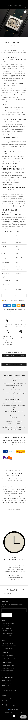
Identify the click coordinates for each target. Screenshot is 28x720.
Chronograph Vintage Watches (8, 645)
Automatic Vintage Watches (8, 665)
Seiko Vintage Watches (7, 625)
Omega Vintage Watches (7, 623)
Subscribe (7, 615)
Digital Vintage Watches (7, 673)
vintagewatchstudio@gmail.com (15, 577)
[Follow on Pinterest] (10, 705)
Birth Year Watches (6, 683)
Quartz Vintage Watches (7, 670)
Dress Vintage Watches (7, 643)
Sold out (14, 295)
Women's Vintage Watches (8, 658)
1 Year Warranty (5, 688)
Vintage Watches (5, 685)
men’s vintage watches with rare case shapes (12, 226)
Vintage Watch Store (6, 680)
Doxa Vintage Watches (7, 633)
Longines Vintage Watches (7, 628)
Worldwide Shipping (6, 698)
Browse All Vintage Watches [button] (14, 355)
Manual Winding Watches (7, 668)
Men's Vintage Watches (7, 655)
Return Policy (4, 700)
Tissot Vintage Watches (7, 635)
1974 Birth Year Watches (14, 364)
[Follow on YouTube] (14, 705)
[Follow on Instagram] (6, 705)
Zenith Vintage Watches (7, 630)
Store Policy (4, 695)
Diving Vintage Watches (7, 648)
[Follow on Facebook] (2, 705)
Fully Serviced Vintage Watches (9, 690)
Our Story (3, 693)
